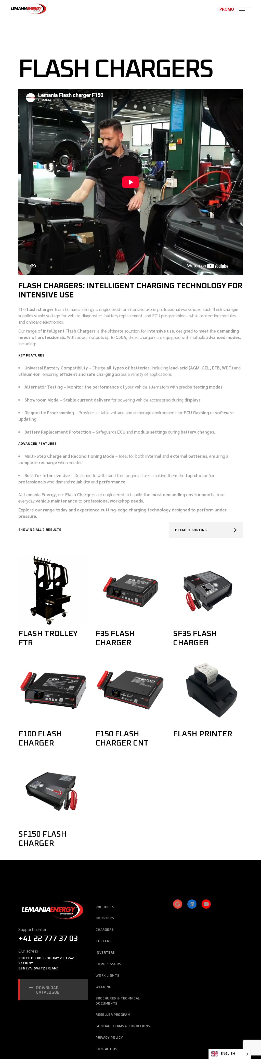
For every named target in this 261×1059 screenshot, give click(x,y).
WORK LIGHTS (107, 975)
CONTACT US (107, 1049)
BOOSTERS (105, 918)
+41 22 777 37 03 (48, 938)
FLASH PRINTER (202, 734)
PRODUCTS (105, 907)
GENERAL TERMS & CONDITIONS (123, 1026)
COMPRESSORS (108, 964)
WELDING (104, 987)
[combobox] (206, 530)
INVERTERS (105, 952)
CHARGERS (105, 930)
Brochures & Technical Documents (118, 1001)
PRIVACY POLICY (109, 1037)
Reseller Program (113, 1015)
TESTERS (104, 941)
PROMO (226, 9)
